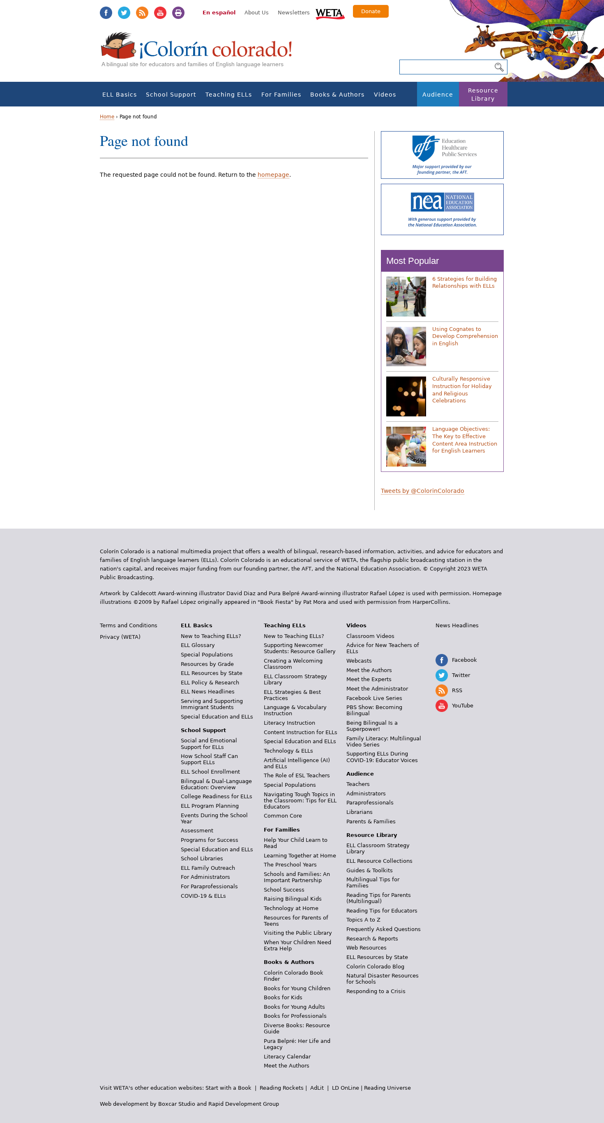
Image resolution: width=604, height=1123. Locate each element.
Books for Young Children (297, 988)
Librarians (359, 812)
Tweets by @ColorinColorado (422, 491)
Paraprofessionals (370, 803)
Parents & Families (371, 821)
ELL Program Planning (210, 806)
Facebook (106, 13)
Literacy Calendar (287, 1057)
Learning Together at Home (300, 856)
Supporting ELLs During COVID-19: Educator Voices (382, 757)
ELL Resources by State (211, 673)
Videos (385, 94)
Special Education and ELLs (217, 717)
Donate (370, 11)
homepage (273, 174)
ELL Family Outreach (208, 868)
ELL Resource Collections (379, 861)
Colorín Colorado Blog (375, 967)
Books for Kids (283, 997)
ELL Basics (119, 94)
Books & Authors (337, 94)
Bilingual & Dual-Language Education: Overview (216, 784)
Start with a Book (228, 1088)
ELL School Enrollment (210, 772)
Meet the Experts (369, 679)
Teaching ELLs (228, 94)
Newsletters (294, 12)
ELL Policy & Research (210, 682)
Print (178, 13)
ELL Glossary (198, 645)
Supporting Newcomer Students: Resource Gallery (300, 648)
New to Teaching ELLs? (211, 636)
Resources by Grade (207, 664)
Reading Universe (387, 1088)
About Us (256, 12)
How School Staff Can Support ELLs (209, 759)
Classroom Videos (370, 636)
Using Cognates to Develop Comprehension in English (465, 336)
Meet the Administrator (377, 689)
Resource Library (483, 94)
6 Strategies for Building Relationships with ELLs (464, 282)
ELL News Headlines (208, 692)
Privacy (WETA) (120, 637)
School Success (284, 890)
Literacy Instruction (289, 723)
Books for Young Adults (294, 1007)
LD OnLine (345, 1088)
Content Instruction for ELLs (300, 732)
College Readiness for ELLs (216, 796)
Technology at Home (291, 908)
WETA (330, 13)
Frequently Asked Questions (383, 929)
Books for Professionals (295, 1016)
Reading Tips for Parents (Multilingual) (378, 898)
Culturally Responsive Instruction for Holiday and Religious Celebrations (462, 390)
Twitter (124, 13)
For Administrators (205, 877)
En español (219, 12)
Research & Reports (372, 939)
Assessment (197, 830)
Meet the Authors (286, 1066)
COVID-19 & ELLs (203, 896)
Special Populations (207, 655)
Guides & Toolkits (369, 870)
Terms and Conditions (128, 625)
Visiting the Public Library (298, 933)
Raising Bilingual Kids (293, 899)
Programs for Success (209, 840)
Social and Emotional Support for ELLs (209, 743)
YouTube (160, 13)
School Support (171, 94)
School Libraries (202, 858)
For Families (281, 94)
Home (107, 117)
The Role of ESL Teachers (297, 775)
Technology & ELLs (288, 751)
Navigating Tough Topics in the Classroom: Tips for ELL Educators (300, 800)
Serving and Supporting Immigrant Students (212, 704)
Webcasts (359, 661)
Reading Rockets (282, 1088)
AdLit (317, 1088)
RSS (142, 13)
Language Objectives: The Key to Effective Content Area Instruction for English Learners (464, 440)
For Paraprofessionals (209, 886)
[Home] (201, 53)
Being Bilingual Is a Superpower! (372, 726)
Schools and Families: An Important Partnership (297, 877)
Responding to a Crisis (376, 991)
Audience (437, 94)
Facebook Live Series (374, 698)
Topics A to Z (363, 920)
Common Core (283, 816)
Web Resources (366, 948)
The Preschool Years (290, 865)
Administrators (366, 793)
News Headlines (457, 625)
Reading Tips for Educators (381, 911)
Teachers (358, 784)
